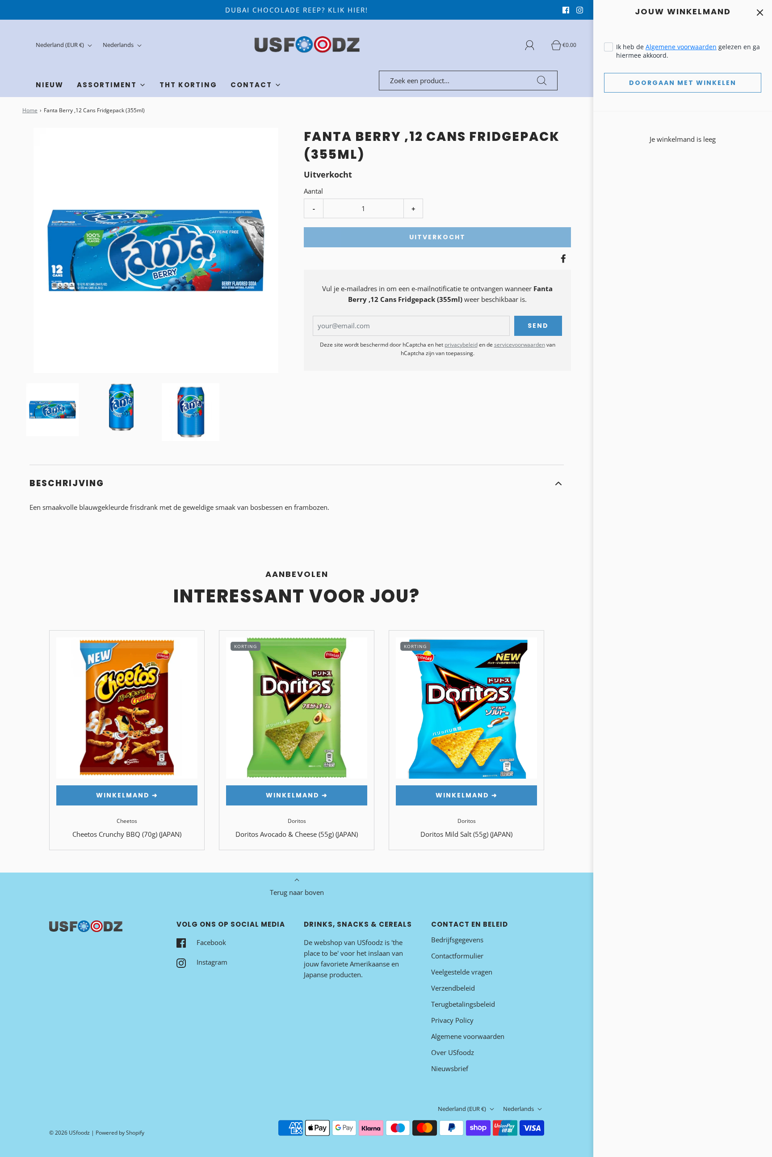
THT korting (188, 84)
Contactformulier (457, 955)
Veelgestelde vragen (461, 971)
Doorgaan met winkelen (682, 82)
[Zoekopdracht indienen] (542, 80)
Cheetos (127, 821)
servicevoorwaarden (519, 344)
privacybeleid (461, 344)
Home (30, 110)
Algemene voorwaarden (681, 46)
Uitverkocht (437, 237)
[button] (52, 409)
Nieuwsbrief (449, 1068)
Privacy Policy (452, 1020)
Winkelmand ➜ (127, 795)
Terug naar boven (297, 892)
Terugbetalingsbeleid (463, 1004)
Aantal (313, 190)
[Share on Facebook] (562, 258)
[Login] (535, 45)
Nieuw (49, 84)
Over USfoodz (452, 1052)
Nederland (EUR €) (60, 45)
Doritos (297, 821)
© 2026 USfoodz (69, 1132)
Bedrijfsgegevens (457, 939)
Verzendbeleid (453, 987)
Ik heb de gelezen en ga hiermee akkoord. (688, 50)
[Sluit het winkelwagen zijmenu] (759, 12)
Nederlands (119, 45)
